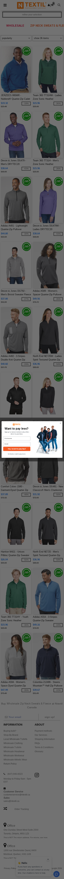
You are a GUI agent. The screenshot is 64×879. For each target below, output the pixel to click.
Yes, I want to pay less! (17, 449)
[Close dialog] (60, 423)
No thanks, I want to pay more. (16, 454)
